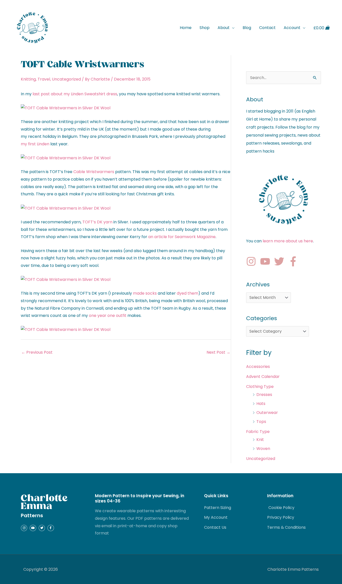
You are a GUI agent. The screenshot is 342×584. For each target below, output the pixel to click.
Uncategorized (66, 79)
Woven (263, 448)
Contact (267, 28)
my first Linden (35, 144)
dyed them (187, 293)
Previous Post (37, 352)
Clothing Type (260, 386)
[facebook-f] (294, 261)
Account (292, 28)
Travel (44, 79)
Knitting (28, 79)
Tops (261, 421)
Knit (260, 439)
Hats (260, 403)
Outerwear (267, 412)
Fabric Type (258, 431)
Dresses (264, 394)
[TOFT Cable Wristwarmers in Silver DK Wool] (65, 108)
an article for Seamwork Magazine (182, 237)
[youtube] (266, 261)
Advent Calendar (263, 376)
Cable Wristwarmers (93, 172)
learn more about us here (288, 241)
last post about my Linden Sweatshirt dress (75, 94)
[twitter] (280, 261)
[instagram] (252, 261)
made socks (145, 293)
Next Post (218, 352)
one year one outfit (107, 315)
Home (186, 28)
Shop (205, 28)
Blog (247, 28)
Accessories (258, 366)
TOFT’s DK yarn (97, 222)
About (224, 28)
